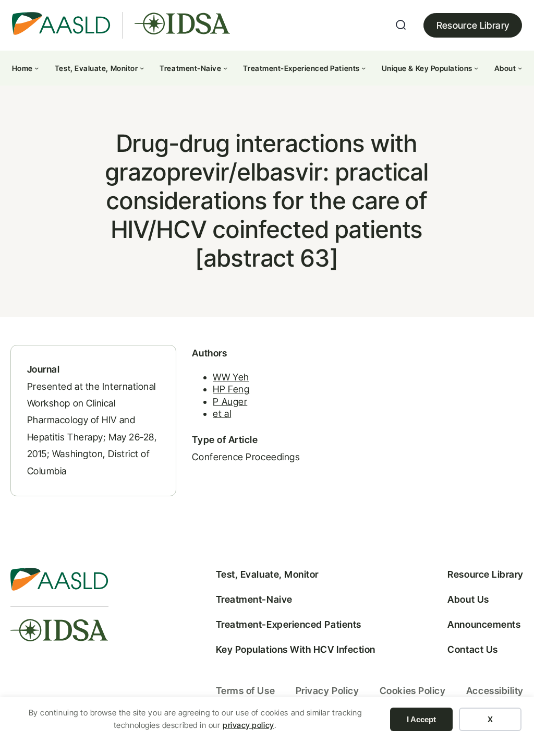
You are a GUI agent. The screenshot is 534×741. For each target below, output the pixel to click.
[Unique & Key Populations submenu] (476, 68)
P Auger (230, 401)
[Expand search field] (401, 25)
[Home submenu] (36, 68)
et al (222, 413)
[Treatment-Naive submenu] (225, 68)
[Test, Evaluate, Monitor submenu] (142, 68)
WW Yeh (231, 377)
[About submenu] (520, 68)
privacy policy (248, 725)
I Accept (421, 719)
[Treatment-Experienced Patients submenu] (363, 68)
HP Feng (231, 389)
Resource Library (472, 25)
